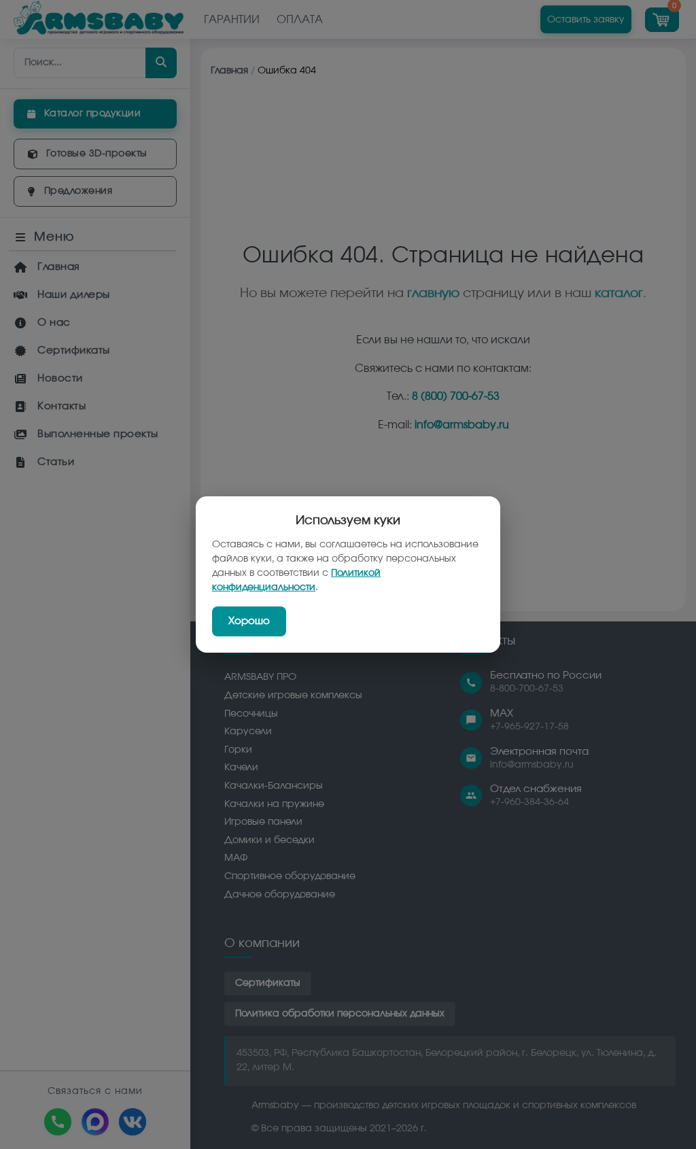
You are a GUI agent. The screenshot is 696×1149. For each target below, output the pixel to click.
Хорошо (249, 621)
